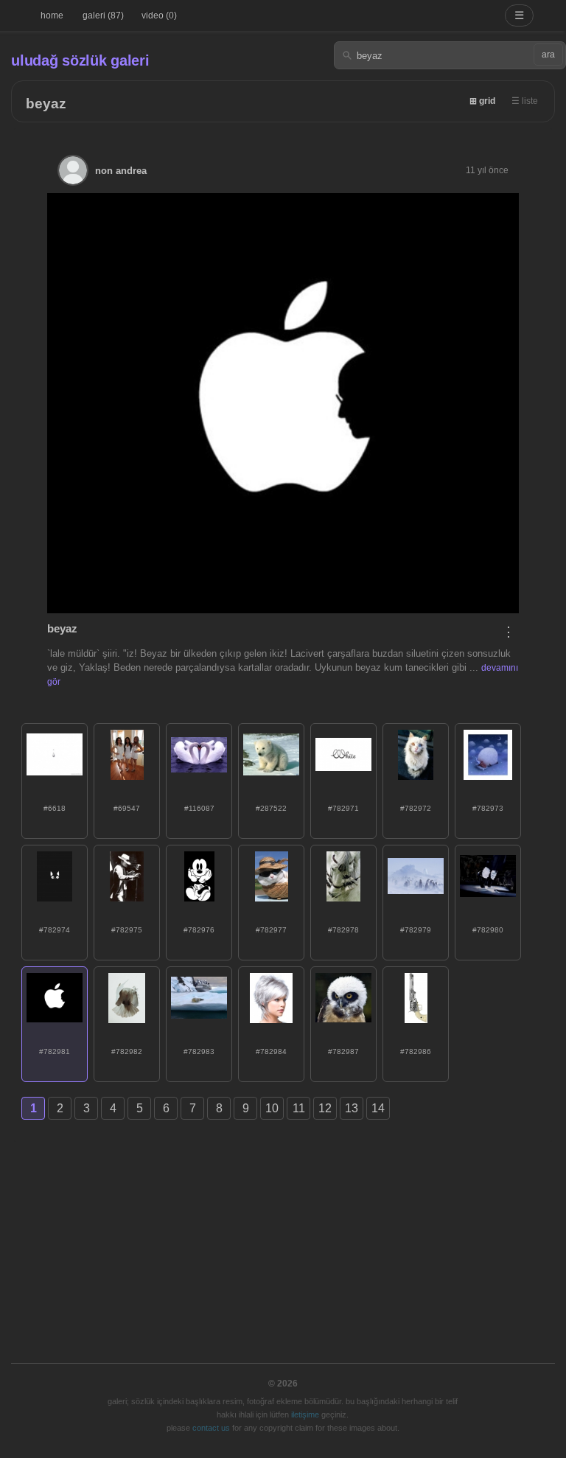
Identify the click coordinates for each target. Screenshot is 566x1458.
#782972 (415, 808)
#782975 (126, 930)
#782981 (54, 1051)
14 (378, 1108)
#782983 (199, 1051)
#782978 (343, 930)
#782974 (54, 930)
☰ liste (524, 101)
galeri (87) (103, 15)
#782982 (126, 1051)
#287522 (271, 808)
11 (299, 1108)
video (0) (159, 15)
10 (272, 1108)
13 (351, 1108)
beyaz (46, 103)
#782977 (271, 930)
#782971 (343, 808)
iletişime (305, 1414)
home (52, 15)
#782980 (487, 930)
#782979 (415, 930)
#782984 (271, 1051)
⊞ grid (482, 101)
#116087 (199, 808)
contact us (211, 1427)
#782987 (343, 1051)
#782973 (487, 808)
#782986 (415, 1051)
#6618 (54, 808)
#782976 (199, 930)
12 (325, 1108)
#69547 (126, 808)
